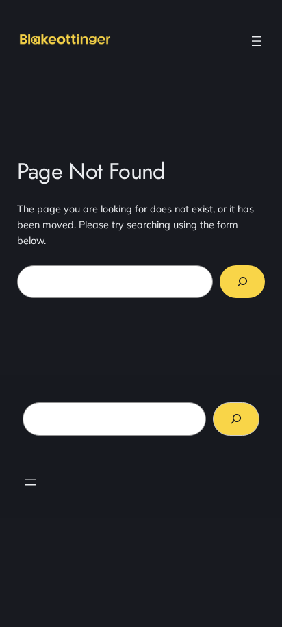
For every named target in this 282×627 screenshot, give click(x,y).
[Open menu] (256, 41)
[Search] (242, 281)
